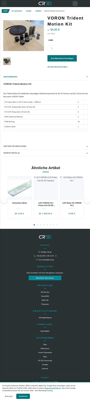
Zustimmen (23, 396)
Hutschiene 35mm (19, 203)
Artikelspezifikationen (57, 67)
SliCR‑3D (45, 300)
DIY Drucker (17, 11)
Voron (28, 11)
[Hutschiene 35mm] (19, 188)
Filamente (45, 304)
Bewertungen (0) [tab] (12, 153)
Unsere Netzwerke (45, 352)
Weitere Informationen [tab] (15, 146)
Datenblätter (45, 331)
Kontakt (45, 245)
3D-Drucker (45, 292)
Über (45, 344)
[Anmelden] (85, 3)
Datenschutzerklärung (53, 388)
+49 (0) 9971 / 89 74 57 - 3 (46, 256)
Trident (38, 11)
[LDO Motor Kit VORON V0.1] (72, 188)
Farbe (50, 40)
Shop (5, 11)
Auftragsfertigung (45, 317)
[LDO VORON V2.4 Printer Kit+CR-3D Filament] (46, 188)
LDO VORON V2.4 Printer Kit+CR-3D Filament (45, 205)
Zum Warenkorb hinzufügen (62, 58)
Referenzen (45, 348)
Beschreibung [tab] (10, 77)
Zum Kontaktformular (46, 260)
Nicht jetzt (9, 396)
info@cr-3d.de (46, 252)
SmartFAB (45, 296)
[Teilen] (89, 16)
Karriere (45, 369)
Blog (45, 357)
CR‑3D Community (45, 361)
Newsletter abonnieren (45, 278)
